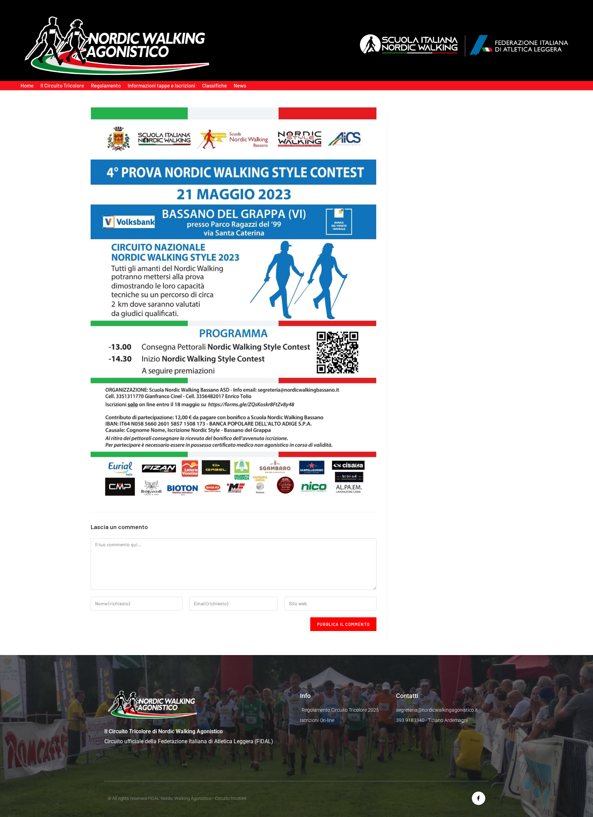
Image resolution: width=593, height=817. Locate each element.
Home (27, 85)
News (240, 85)
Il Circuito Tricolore (62, 85)
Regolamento (106, 85)
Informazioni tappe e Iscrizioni (161, 85)
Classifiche (214, 85)
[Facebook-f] (478, 798)
